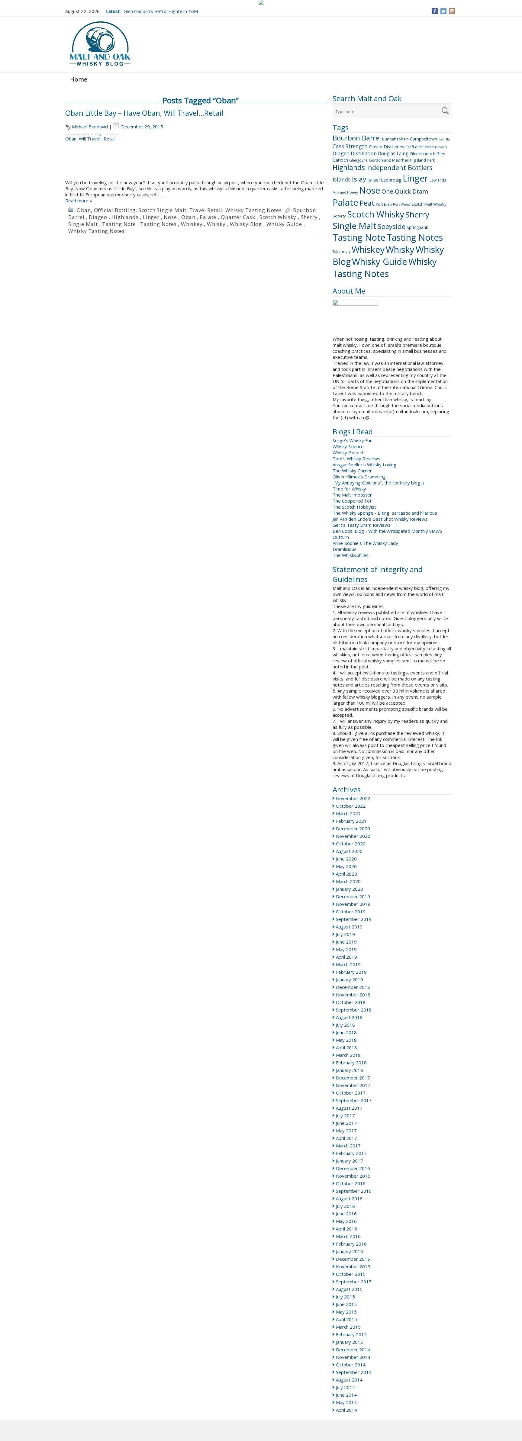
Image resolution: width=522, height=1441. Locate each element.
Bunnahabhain (395, 139)
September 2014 (354, 1372)
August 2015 (349, 1289)
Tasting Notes (415, 237)
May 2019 (346, 949)
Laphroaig (391, 180)
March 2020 (348, 881)
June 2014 (346, 1395)
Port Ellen (384, 204)
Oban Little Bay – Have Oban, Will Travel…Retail (144, 113)
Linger (415, 178)
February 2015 (351, 1334)
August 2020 (349, 851)
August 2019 (349, 927)
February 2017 (351, 1153)
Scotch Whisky (375, 214)
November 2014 (353, 1357)
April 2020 (346, 874)
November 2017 (353, 1085)
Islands (342, 179)
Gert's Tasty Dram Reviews (362, 525)
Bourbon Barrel (357, 138)
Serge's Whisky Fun (352, 440)
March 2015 (348, 1327)
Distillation (364, 153)
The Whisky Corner (352, 471)
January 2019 (349, 979)
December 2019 (353, 896)
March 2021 (348, 813)
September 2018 (354, 1010)
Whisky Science (348, 446)
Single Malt (354, 225)
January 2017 (349, 1161)
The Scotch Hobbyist (354, 507)
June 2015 (346, 1304)
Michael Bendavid (90, 127)
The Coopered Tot (352, 501)
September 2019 (354, 919)
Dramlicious (344, 549)
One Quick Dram (405, 191)
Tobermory (341, 251)
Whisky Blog (246, 223)
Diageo (341, 153)
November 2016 (353, 1176)
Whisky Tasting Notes (385, 268)
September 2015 (354, 1282)
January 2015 (349, 1342)
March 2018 (348, 1055)
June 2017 (346, 1123)
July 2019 (345, 934)
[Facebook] (434, 11)
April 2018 (346, 1047)
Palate (345, 202)
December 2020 (353, 828)
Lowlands (438, 180)
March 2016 (348, 1236)
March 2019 (348, 964)
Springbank (417, 227)
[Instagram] (452, 11)
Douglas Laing (393, 153)
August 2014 (349, 1380)
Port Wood (401, 204)
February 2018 (351, 1063)
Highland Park (422, 160)
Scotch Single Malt (162, 210)
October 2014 (351, 1365)
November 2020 (353, 836)
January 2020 (349, 889)
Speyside (391, 226)
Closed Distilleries (386, 146)
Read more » (78, 201)
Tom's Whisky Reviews (356, 458)
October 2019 (351, 912)
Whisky (400, 249)
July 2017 (345, 1115)
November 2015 (353, 1266)
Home (78, 79)
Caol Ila (444, 139)
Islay (359, 178)
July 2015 (345, 1297)
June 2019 (346, 942)
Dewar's (441, 147)
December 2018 (353, 987)
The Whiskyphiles (351, 555)
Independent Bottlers (399, 167)
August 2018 (349, 1017)
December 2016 (353, 1168)
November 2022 (353, 798)
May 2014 (346, 1402)
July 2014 (345, 1387)
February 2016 (351, 1244)
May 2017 (346, 1130)
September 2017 (354, 1100)
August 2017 (349, 1108)
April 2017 (346, 1138)
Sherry (417, 214)
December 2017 (353, 1078)
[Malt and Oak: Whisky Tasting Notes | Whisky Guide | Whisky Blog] (100, 44)
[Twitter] (443, 11)
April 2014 (346, 1410)
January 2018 (349, 1070)
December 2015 (353, 1259)
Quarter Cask (238, 217)
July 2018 (345, 1025)
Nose (369, 190)
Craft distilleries (419, 147)
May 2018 (346, 1040)
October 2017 (351, 1093)
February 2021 (351, 821)
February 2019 (351, 972)
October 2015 (351, 1274)
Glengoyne (358, 160)
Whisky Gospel (348, 452)
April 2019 (346, 957)
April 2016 (346, 1229)
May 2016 (346, 1221)
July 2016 (345, 1206)
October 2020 (351, 844)
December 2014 (353, 1349)
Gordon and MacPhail (389, 160)
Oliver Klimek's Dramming (359, 477)
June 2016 (346, 1214)
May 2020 (346, 866)
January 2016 (349, 1251)
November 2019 (353, 904)
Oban (84, 210)
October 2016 (351, 1183)
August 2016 (349, 1198)
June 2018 (346, 1032)
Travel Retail (205, 210)
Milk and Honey (345, 192)
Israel (373, 179)
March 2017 (348, 1146)
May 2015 (346, 1312)
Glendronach (422, 153)
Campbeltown (423, 139)
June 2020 (346, 859)
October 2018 (351, 1002)
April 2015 (346, 1319)
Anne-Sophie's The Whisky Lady (365, 543)
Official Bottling (115, 210)
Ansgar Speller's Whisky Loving (364, 465)
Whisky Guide (379, 262)
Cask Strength (350, 146)
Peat (367, 203)
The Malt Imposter (352, 495)
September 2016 (354, 1191)
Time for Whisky (349, 489)
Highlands (349, 167)
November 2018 (353, 995)
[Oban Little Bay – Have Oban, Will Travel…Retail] (196, 156)
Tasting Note (359, 237)
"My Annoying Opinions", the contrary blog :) (378, 483)
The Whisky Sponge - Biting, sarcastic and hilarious (385, 513)
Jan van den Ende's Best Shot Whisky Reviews (380, 519)
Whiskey (368, 249)
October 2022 (351, 806)
